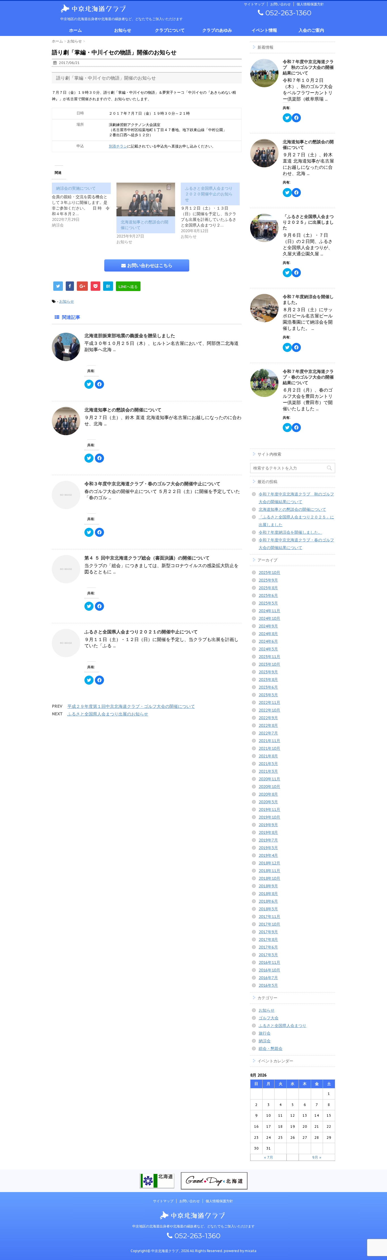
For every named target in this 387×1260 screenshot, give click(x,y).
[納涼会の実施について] (84, 205)
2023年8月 (268, 679)
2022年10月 (269, 710)
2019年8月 (268, 832)
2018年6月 (268, 901)
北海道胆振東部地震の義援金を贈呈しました (129, 335)
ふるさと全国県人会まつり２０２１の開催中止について (141, 632)
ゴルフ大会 (268, 1017)
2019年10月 (269, 817)
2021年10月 (269, 748)
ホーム (75, 30)
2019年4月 (268, 855)
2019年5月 (268, 847)
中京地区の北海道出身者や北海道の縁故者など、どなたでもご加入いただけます (193, 1226)
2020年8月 (268, 794)
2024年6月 (268, 641)
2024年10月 (269, 618)
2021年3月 (268, 771)
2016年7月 (268, 977)
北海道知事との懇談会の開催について (122, 410)
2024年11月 (269, 610)
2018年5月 (268, 908)
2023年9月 (268, 671)
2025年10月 (269, 572)
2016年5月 (268, 985)
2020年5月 (268, 801)
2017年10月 (269, 924)
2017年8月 (268, 939)
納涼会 (265, 1040)
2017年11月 (269, 916)
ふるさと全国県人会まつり (282, 1025)
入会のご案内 (311, 30)
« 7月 (268, 1157)
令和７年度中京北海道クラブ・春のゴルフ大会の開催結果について (308, 377)
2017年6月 (268, 947)
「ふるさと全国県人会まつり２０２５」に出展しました (308, 222)
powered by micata (239, 1251)
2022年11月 (269, 702)
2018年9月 (268, 886)
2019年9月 (268, 824)
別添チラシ (118, 146)
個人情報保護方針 (310, 4)
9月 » (316, 1157)
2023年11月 (269, 656)
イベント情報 (264, 30)
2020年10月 (269, 786)
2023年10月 (269, 664)
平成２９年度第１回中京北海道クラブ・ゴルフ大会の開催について (131, 706)
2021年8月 (268, 756)
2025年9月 (268, 580)
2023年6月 (268, 687)
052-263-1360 (287, 12)
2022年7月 (268, 733)
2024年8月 (268, 633)
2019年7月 (268, 840)
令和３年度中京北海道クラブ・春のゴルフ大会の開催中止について (152, 483)
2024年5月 (268, 649)
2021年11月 (269, 740)
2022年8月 (268, 725)
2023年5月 (268, 694)
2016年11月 (269, 962)
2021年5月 (268, 763)
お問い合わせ (280, 4)
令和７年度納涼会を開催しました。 (290, 532)
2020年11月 (269, 778)
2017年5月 (268, 954)
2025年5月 (268, 603)
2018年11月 (269, 870)
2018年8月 (268, 893)
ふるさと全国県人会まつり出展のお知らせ (107, 714)
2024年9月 (268, 626)
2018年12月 (269, 863)
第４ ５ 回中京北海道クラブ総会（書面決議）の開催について (147, 558)
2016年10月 (269, 970)
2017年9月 (268, 931)
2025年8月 (268, 587)
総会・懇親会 (270, 1048)
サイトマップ (254, 4)
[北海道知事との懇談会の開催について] (145, 199)
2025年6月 (268, 595)
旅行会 (265, 1033)
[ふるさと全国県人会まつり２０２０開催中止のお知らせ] (213, 211)
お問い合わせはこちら (149, 265)
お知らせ (122, 30)
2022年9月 (268, 717)
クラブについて (170, 30)
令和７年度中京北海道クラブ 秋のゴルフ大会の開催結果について (308, 67)
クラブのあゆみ (217, 30)
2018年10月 (269, 878)
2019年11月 (269, 809)
